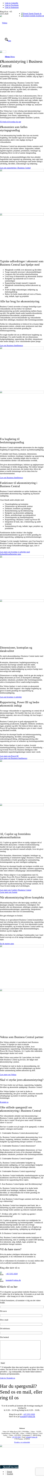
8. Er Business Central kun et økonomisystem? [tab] (18, 1233)
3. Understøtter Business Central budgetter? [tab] (16, 1159)
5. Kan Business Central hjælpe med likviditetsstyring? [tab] (21, 1184)
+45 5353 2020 (12, 1274)
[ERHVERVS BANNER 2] (22, 1447)
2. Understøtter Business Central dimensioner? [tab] (18, 1146)
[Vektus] (3, 23)
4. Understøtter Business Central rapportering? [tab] (18, 1171)
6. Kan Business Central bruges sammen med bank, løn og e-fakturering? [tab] (21, 1200)
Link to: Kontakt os (7, 1378)
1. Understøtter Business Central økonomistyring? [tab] (19, 1133)
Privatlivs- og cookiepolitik (22, 1442)
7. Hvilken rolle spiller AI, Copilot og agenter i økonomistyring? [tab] (18, 1215)
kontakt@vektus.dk (13, 1280)
